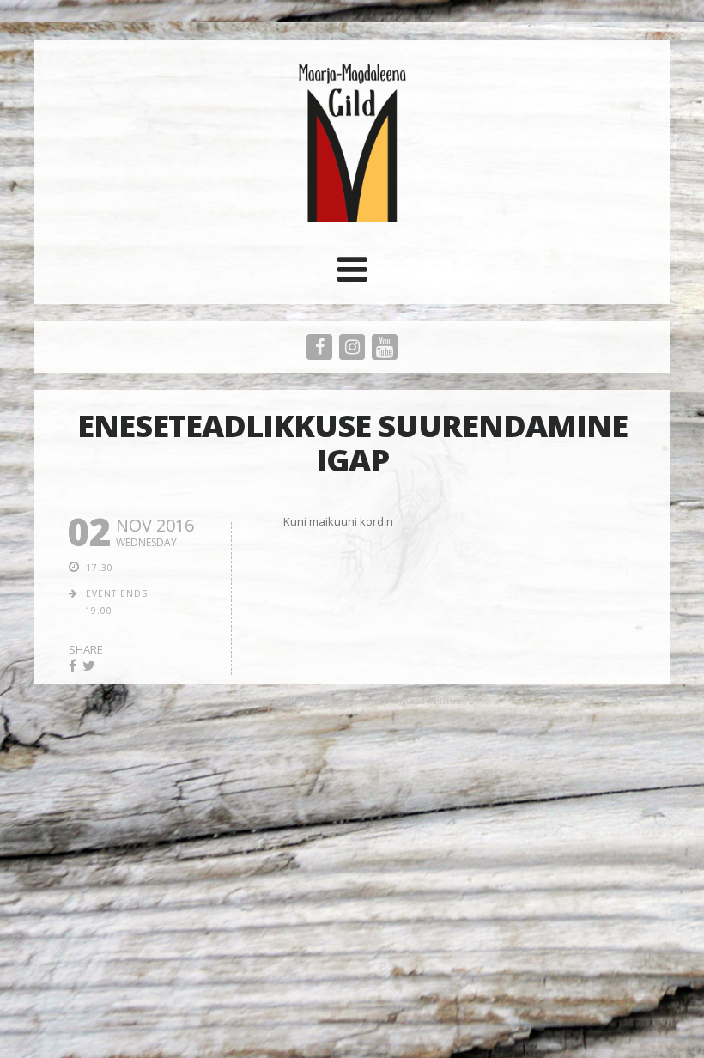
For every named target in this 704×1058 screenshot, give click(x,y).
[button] (352, 275)
